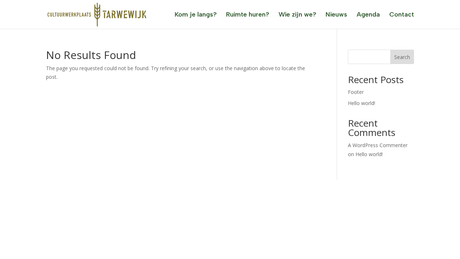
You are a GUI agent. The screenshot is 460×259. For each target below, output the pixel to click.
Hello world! (361, 103)
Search (402, 57)
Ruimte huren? (247, 15)
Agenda (368, 15)
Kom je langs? (196, 15)
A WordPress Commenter (378, 145)
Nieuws (336, 15)
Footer (356, 91)
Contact (401, 15)
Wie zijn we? (297, 15)
